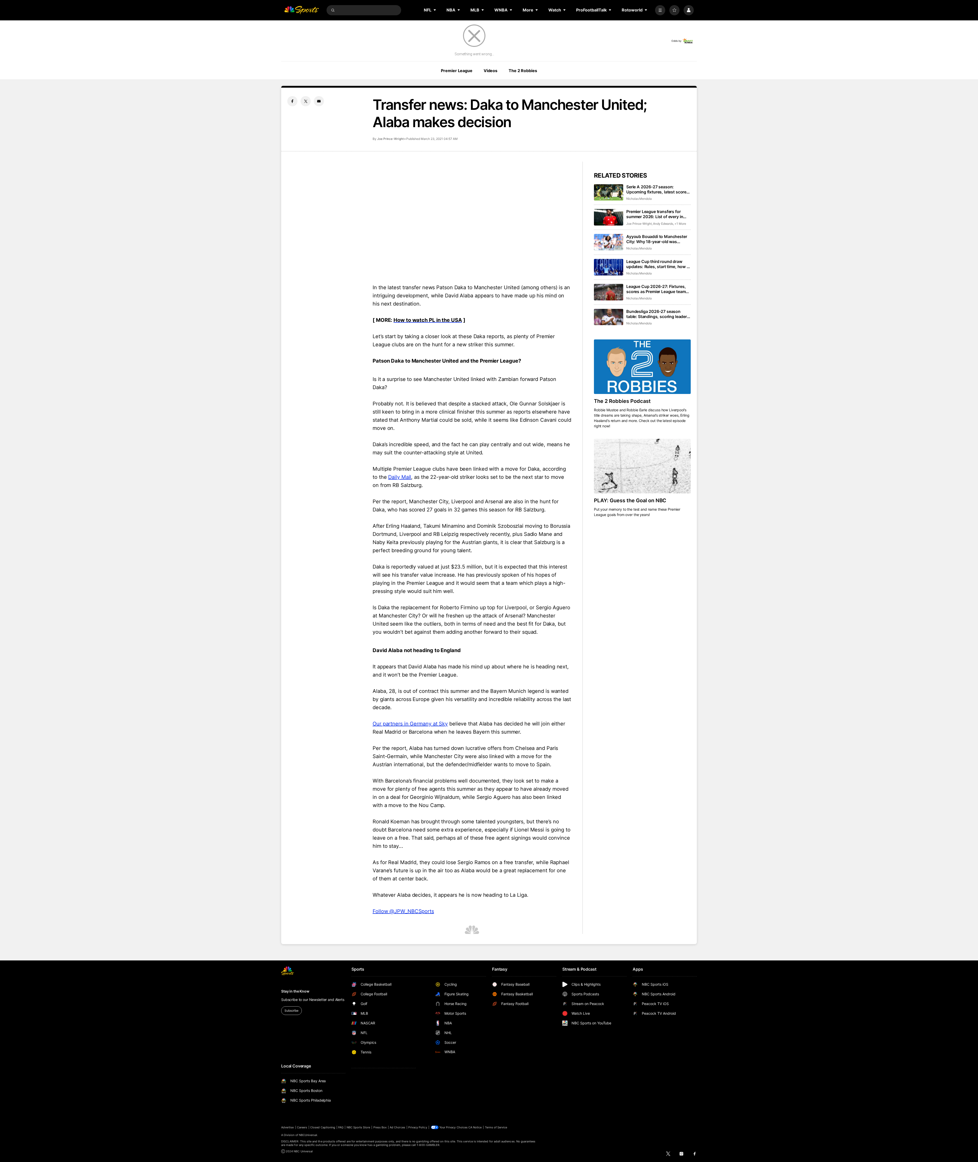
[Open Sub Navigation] (435, 10)
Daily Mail (399, 477)
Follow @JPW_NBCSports (403, 911)
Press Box (380, 1127)
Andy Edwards (663, 224)
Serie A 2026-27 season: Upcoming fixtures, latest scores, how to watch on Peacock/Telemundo (658, 189)
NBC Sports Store (358, 1127)
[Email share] (319, 101)
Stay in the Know (295, 991)
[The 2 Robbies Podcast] (642, 366)
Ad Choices (397, 1127)
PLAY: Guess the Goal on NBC (630, 500)
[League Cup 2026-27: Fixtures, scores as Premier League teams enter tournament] (608, 292)
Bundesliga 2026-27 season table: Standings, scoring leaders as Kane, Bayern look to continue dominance (657, 314)
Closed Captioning (322, 1127)
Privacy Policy (417, 1127)
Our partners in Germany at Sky (410, 724)
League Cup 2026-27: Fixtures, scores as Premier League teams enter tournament (657, 289)
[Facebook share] (292, 101)
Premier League (456, 70)
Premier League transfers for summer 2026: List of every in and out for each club (654, 214)
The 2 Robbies (523, 70)
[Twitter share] (306, 101)
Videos (490, 70)
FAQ (340, 1127)
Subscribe (291, 1010)
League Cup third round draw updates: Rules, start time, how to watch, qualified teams (658, 264)
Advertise (287, 1127)
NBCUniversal (308, 1135)
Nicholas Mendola (639, 199)
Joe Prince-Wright (390, 139)
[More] (660, 10)
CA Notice (475, 1127)
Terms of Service (496, 1127)
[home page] (301, 10)
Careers (302, 1127)
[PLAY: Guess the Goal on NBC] (642, 466)
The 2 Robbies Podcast (622, 401)
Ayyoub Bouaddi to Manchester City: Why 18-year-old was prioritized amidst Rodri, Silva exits (656, 239)
